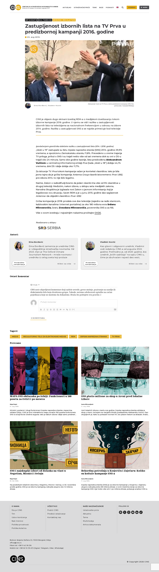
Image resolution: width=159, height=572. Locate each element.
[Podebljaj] (41, 309)
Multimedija (45, 20)
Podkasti (110, 7)
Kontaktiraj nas (54, 517)
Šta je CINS (17, 510)
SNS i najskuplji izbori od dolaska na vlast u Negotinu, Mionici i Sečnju (38, 472)
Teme (94, 7)
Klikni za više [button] (64, 264)
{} (70, 309)
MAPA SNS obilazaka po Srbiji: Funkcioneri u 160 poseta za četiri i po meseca (40, 398)
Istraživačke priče (82, 7)
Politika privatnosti (20, 525)
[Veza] (67, 309)
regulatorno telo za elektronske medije (44, 337)
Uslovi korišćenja (19, 517)
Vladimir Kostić (54, 105)
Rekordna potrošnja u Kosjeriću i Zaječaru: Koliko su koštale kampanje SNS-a (113, 472)
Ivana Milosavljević (87, 404)
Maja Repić (13, 404)
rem (73, 337)
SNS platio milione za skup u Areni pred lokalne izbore (111, 398)
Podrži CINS (52, 510)
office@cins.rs (15, 543)
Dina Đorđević (40, 105)
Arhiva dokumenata (92, 525)
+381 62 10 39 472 (26, 548)
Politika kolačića (19, 528)
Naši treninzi (17, 521)
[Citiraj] (60, 309)
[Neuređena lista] (57, 309)
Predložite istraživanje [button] (19, 263)
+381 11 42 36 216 (24, 545)
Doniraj (131, 7)
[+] (73, 309)
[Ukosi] (44, 309)
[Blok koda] (63, 309)
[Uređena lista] (54, 309)
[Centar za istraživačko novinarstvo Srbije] (16, 7)
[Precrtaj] (50, 309)
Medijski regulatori (64, 20)
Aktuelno (67, 7)
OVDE (98, 213)
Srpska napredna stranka (93, 337)
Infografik (31, 20)
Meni (145, 7)
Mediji (15, 337)
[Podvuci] (47, 309)
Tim (13, 514)
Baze (101, 7)
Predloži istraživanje (56, 514)
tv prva (116, 337)
